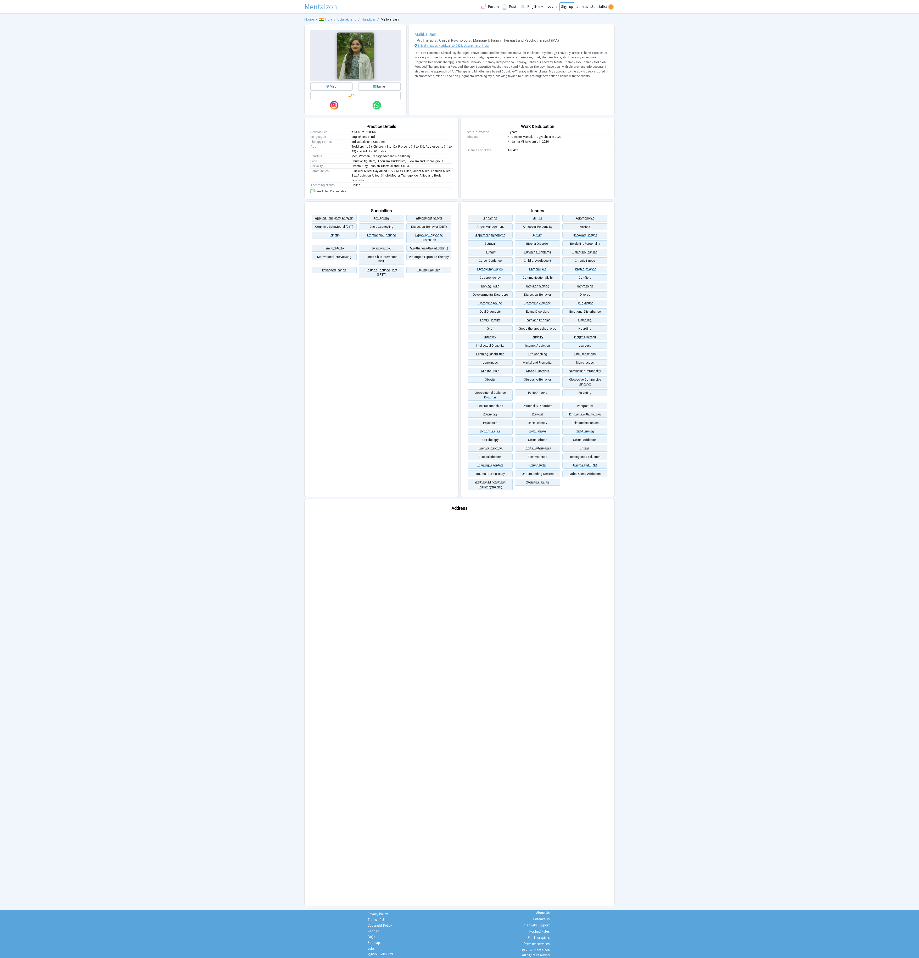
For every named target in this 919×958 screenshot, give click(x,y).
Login (552, 6)
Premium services (537, 944)
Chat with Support (536, 925)
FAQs (371, 937)
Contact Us (541, 919)
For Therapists (539, 938)
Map (332, 86)
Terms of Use (377, 920)
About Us (543, 913)
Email (381, 86)
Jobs (371, 948)
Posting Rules (539, 931)
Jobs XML (387, 954)
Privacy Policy (378, 914)
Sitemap (374, 943)
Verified (373, 931)
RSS (374, 954)
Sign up (567, 6)
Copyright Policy (380, 925)
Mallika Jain (425, 34)
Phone (357, 96)
